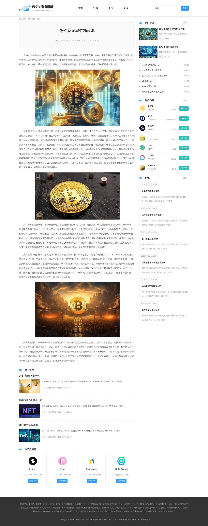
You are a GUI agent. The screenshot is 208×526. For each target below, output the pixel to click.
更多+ (185, 23)
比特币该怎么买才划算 (30, 400)
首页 (80, 8)
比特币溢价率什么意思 (151, 70)
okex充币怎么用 (149, 86)
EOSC (151, 126)
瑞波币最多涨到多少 (150, 310)
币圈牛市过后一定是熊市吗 (153, 262)
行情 (95, 8)
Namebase (91, 469)
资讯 (125, 8)
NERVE (151, 165)
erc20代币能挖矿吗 (150, 65)
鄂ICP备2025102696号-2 (139, 519)
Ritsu (62, 469)
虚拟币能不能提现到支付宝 (172, 29)
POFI (150, 106)
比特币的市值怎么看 (168, 47)
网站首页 (31, 19)
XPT (150, 145)
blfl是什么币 (147, 81)
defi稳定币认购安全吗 (151, 286)
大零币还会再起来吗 (29, 375)
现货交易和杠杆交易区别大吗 (154, 75)
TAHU (151, 155)
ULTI (150, 116)
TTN (150, 136)
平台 (110, 8)
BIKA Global (121, 469)
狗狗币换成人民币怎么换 (152, 92)
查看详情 (32, 481)
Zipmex (33, 469)
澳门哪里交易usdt (28, 425)
